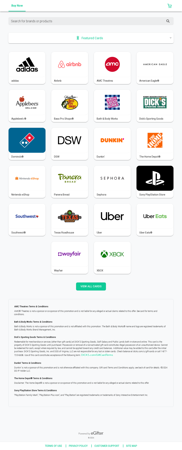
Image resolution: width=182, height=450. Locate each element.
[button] (169, 5)
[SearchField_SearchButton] (168, 21)
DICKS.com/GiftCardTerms (97, 354)
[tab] (17, 5)
